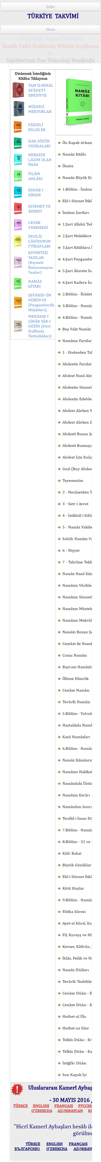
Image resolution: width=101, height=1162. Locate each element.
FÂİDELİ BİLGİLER (37, 127)
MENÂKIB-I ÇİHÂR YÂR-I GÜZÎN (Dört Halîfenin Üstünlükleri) (40, 326)
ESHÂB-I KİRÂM (35, 192)
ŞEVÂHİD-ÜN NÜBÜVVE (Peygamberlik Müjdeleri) (41, 302)
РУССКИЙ (87, 1105)
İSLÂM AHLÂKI (35, 176)
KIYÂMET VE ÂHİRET (39, 209)
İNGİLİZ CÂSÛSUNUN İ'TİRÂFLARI (39, 241)
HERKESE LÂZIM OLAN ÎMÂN (40, 159)
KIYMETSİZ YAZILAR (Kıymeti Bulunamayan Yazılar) (40, 262)
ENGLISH (41, 1105)
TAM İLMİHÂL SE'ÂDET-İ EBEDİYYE (40, 90)
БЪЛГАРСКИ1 (27, 1148)
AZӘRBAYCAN (70, 1110)
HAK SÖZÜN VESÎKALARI (39, 143)
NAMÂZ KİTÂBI (35, 284)
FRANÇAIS (63, 1105)
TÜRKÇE (20, 1105)
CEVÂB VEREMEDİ (38, 225)
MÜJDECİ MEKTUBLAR (40, 109)
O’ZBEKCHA (41, 1110)
